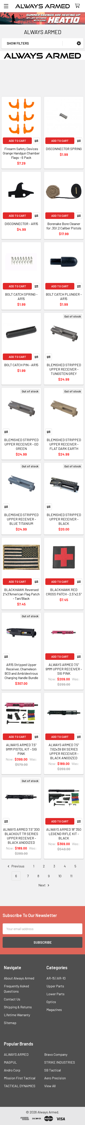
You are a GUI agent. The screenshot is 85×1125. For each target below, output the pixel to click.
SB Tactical (52, 1070)
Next (42, 885)
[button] (78, 43)
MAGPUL (10, 1062)
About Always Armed (19, 978)
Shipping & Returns (18, 1007)
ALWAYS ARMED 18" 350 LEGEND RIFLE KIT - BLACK (63, 833)
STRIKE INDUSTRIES (59, 1062)
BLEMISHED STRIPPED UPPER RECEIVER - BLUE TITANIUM (21, 519)
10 (59, 876)
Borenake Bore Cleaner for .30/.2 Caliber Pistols (63, 226)
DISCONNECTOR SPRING (64, 149)
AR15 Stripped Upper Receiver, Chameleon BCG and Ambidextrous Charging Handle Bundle (21, 671)
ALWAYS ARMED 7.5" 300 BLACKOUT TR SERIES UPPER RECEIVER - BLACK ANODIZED (21, 835)
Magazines (54, 1009)
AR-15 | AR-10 (56, 978)
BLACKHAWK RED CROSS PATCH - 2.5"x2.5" (64, 592)
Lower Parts (55, 994)
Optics (51, 1002)
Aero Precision (55, 1078)
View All (50, 1086)
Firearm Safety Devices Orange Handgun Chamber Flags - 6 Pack (21, 153)
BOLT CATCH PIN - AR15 (21, 365)
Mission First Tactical (19, 1078)
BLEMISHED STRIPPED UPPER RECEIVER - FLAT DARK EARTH (64, 444)
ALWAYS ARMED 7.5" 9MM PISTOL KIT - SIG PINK (21, 749)
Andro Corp (12, 1070)
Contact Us (12, 999)
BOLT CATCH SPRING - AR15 (21, 296)
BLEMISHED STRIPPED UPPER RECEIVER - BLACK (64, 519)
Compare (36, 140)
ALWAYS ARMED (16, 1054)
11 (71, 876)
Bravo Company (55, 1054)
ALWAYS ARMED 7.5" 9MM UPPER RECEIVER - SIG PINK (64, 668)
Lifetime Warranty (17, 1015)
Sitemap (10, 1023)
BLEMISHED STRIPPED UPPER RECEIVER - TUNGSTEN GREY (64, 369)
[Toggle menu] (6, 6)
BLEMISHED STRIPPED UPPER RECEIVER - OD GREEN (21, 444)
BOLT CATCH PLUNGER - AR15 (64, 296)
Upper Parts (55, 986)
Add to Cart (17, 140)
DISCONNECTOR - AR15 (21, 224)
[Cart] (78, 6)
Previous (17, 866)
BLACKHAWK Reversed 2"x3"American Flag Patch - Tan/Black (21, 594)
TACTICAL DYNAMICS (19, 1086)
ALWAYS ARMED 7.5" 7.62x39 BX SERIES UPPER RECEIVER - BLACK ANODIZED (64, 751)
